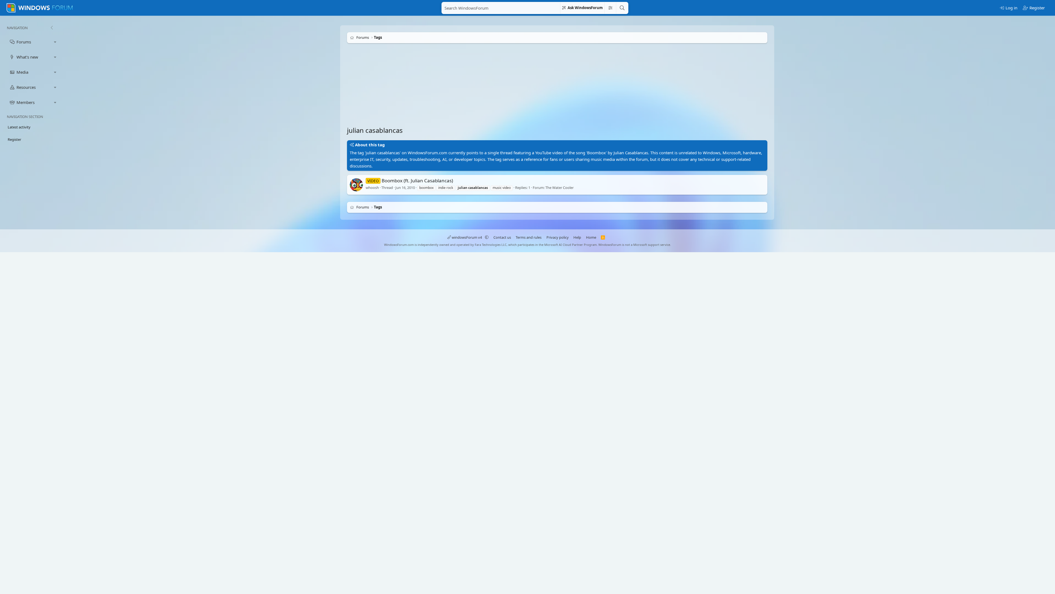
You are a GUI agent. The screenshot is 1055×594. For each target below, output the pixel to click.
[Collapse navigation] (52, 28)
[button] (55, 42)
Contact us (502, 237)
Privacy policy (557, 237)
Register (14, 139)
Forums (23, 42)
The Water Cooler (559, 187)
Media (22, 72)
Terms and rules (529, 237)
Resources (26, 87)
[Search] (622, 8)
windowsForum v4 (467, 237)
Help (577, 237)
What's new (27, 57)
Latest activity (19, 127)
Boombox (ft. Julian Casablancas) (410, 180)
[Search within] (610, 8)
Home (591, 237)
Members (25, 102)
